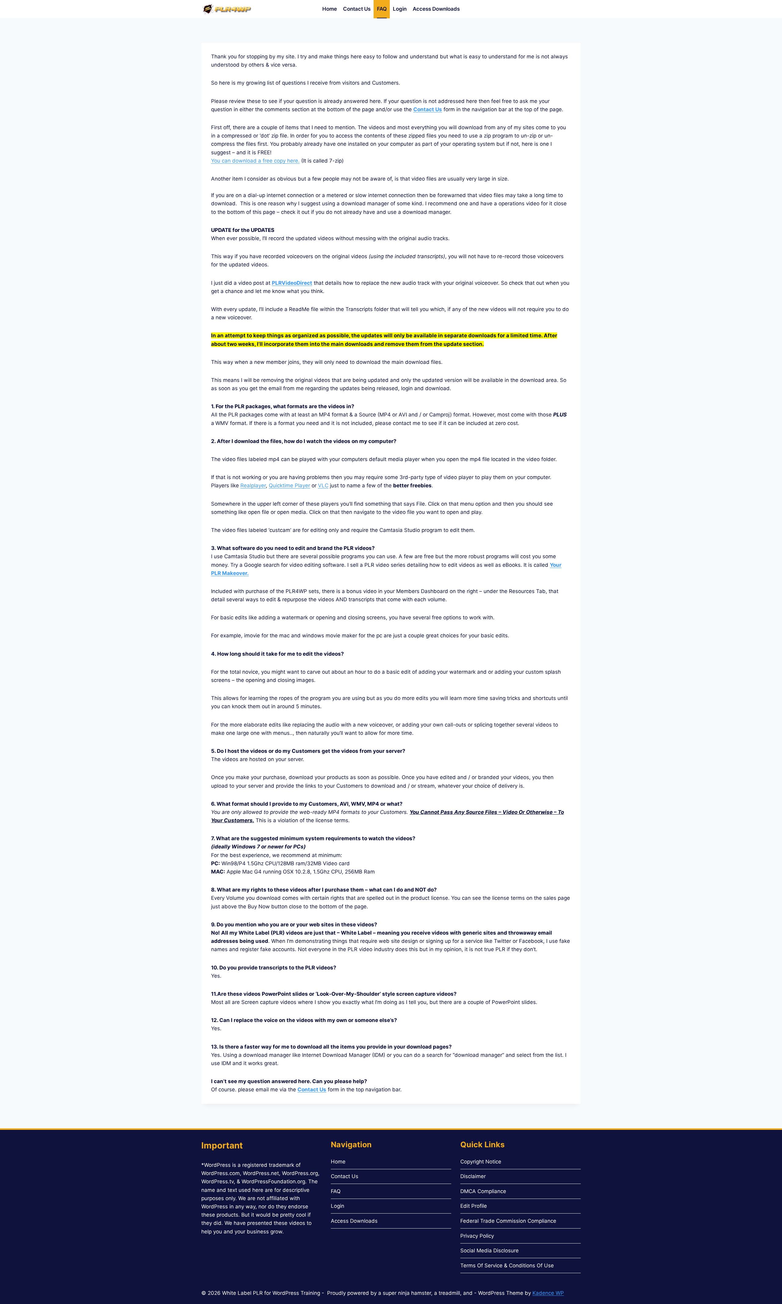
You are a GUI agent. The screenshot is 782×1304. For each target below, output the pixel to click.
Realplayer (253, 485)
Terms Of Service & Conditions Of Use (507, 1265)
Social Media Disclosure (489, 1250)
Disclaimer (473, 1176)
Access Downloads (436, 9)
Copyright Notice (480, 1162)
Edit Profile (473, 1206)
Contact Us (357, 9)
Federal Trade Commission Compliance (508, 1221)
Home (329, 9)
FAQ (382, 9)
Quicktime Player (289, 485)
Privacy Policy (477, 1236)
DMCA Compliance (483, 1191)
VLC (323, 485)
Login (400, 9)
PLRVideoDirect (292, 283)
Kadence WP (548, 1293)
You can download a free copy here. (255, 161)
